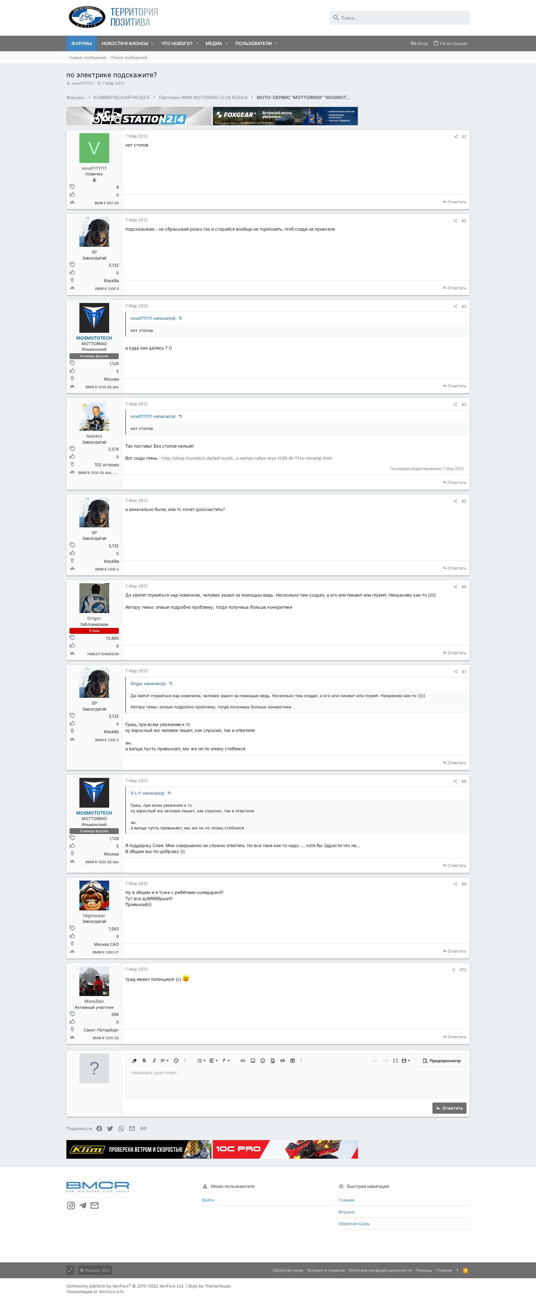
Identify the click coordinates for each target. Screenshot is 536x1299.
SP (94, 252)
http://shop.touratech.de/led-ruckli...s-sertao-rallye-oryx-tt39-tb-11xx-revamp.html (247, 458)
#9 (464, 884)
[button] (152, 43)
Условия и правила (326, 1270)
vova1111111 (82, 83)
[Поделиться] (456, 137)
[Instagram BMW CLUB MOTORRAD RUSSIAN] (71, 1205)
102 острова (107, 464)
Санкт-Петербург (101, 1029)
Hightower (94, 915)
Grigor (94, 618)
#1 (464, 136)
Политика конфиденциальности (380, 1270)
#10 (463, 969)
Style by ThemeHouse (209, 1285)
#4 (464, 404)
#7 (464, 671)
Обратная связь (354, 1223)
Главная (346, 1200)
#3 (464, 306)
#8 (464, 781)
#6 (464, 586)
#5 (464, 500)
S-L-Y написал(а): (148, 793)
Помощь (424, 1270)
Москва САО (106, 944)
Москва (111, 379)
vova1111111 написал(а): (153, 318)
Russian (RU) (97, 1270)
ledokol (94, 436)
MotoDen (94, 1001)
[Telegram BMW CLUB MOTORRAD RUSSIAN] (82, 1205)
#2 (464, 220)
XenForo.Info (111, 1291)
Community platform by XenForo (125, 1285)
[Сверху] (457, 1270)
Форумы (346, 1211)
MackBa (111, 280)
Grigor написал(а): (149, 683)
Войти (208, 1200)
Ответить (457, 201)
